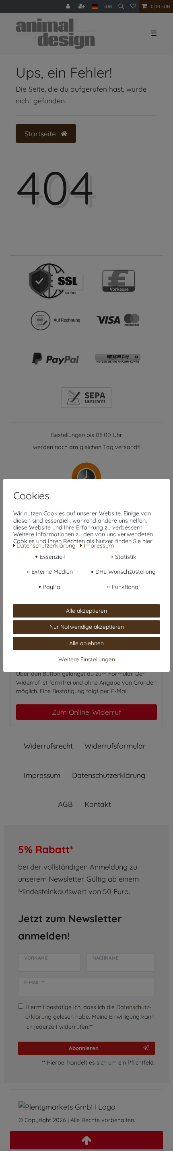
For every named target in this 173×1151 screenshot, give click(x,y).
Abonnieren (84, 1047)
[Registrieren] (82, 6)
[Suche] (121, 6)
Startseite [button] (41, 133)
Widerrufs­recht (48, 746)
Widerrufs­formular (115, 746)
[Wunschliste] (133, 6)
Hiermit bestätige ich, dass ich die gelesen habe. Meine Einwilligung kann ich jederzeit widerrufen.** (89, 1016)
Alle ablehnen (86, 643)
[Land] (95, 6)
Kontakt (97, 804)
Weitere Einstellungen (86, 659)
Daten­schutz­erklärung (108, 775)
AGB (65, 804)
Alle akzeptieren (86, 610)
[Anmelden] (68, 6)
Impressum (42, 775)
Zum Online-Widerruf (86, 712)
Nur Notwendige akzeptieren (86, 626)
